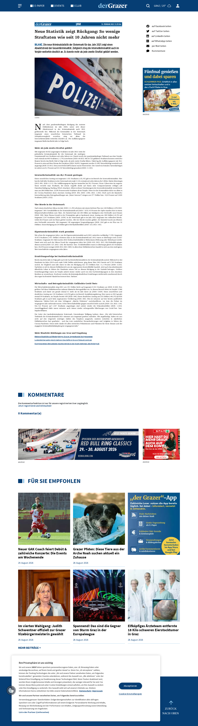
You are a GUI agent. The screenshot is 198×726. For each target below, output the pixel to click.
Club (78, 5)
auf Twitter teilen (160, 31)
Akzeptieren (130, 685)
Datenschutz (85, 691)
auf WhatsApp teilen (161, 40)
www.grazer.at (94, 24)
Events (59, 5)
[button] (11, 690)
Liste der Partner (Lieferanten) (34, 712)
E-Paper (39, 5)
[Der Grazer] (113, 5)
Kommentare (158, 50)
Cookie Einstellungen (130, 693)
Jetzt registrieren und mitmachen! (34, 405)
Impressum (97, 691)
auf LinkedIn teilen (160, 36)
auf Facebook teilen (161, 26)
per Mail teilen (159, 45)
